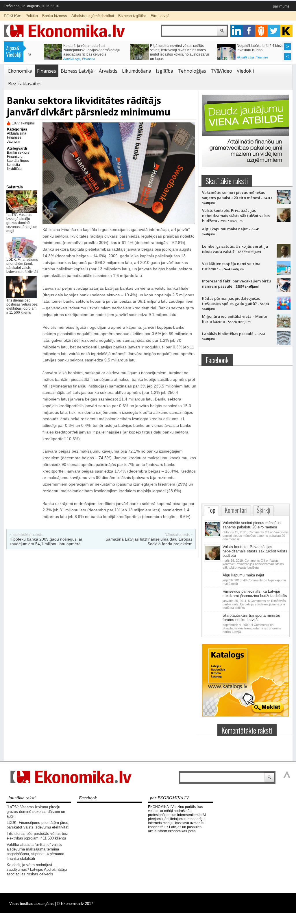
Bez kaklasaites (25, 83)
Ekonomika (20, 71)
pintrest (261, 31)
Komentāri (236, 510)
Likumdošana (136, 71)
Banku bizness (54, 16)
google (236, 31)
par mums (281, 6)
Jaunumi (14, 141)
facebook (249, 31)
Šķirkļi (263, 510)
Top (211, 510)
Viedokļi (245, 71)
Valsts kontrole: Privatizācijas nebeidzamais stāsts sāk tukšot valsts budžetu (236, 215)
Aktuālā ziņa (56, 58)
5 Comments (254, 604)
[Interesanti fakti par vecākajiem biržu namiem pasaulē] (284, 290)
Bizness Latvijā (77, 71)
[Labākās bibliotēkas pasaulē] (284, 343)
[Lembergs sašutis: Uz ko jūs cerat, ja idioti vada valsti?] (284, 256)
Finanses (72, 58)
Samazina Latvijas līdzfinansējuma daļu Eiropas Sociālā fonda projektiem (149, 541)
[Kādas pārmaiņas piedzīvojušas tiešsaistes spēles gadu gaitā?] (284, 308)
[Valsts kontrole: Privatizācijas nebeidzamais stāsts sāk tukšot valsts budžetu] (284, 220)
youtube (286, 31)
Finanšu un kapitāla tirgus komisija (18, 161)
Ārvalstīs (108, 71)
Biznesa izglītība (132, 16)
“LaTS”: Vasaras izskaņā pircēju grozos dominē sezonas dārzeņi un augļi (21, 223)
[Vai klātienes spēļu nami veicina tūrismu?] (284, 273)
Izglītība (164, 71)
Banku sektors (18, 152)
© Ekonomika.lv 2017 (75, 903)
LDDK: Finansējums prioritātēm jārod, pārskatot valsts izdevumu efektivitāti (22, 266)
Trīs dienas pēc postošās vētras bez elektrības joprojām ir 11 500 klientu (22, 306)
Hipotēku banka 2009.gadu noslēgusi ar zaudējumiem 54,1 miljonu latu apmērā (46, 541)
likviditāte (14, 169)
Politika (31, 16)
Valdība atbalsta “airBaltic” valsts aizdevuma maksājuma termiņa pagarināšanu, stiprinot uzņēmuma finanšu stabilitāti (35, 851)
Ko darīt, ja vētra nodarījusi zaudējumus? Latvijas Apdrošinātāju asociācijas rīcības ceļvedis (76, 50)
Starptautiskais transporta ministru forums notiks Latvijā (251, 617)
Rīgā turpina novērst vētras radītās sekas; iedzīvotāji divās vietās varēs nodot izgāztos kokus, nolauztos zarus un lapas (164, 52)
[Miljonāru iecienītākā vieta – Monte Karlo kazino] (284, 326)
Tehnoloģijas (192, 71)
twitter (274, 31)
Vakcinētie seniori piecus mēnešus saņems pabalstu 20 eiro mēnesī (233, 195)
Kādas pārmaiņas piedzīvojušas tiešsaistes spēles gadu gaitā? (231, 301)
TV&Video (221, 71)
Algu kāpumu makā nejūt (225, 229)
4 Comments (252, 628)
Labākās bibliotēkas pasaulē (228, 333)
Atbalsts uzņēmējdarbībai (92, 16)
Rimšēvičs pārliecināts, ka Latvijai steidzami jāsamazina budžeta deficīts (255, 593)
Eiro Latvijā (160, 16)
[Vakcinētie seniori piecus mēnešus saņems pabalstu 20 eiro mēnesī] (284, 202)
